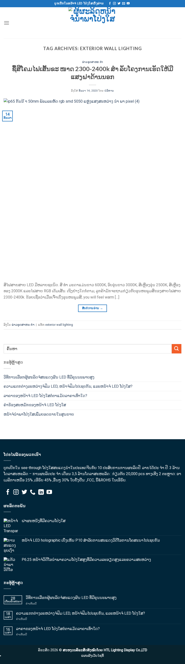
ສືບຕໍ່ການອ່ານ (92, 308)
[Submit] (176, 348)
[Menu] (6, 23)
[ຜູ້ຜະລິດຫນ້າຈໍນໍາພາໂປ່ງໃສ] (92, 23)
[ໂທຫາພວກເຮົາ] (32, 492)
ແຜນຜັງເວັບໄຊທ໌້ (92, 656)
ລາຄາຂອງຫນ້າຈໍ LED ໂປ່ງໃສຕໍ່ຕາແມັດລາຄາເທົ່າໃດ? (45, 395)
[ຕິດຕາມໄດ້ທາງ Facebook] (109, 3)
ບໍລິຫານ (109, 90)
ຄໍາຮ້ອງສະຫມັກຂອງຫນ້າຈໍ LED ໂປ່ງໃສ (35, 405)
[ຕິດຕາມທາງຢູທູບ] (128, 3)
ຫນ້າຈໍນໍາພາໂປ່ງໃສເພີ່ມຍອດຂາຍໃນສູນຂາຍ (39, 414)
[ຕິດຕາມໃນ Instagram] (114, 3)
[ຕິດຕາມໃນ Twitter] (119, 3)
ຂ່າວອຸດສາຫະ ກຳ (92, 61)
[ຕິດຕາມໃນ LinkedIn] (41, 492)
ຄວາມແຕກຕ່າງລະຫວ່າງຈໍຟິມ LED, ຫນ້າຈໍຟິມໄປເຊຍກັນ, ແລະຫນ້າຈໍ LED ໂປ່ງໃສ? (68, 386)
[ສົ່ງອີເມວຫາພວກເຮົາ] (123, 3)
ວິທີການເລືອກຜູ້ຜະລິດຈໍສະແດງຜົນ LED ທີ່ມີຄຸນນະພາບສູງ (49, 377)
